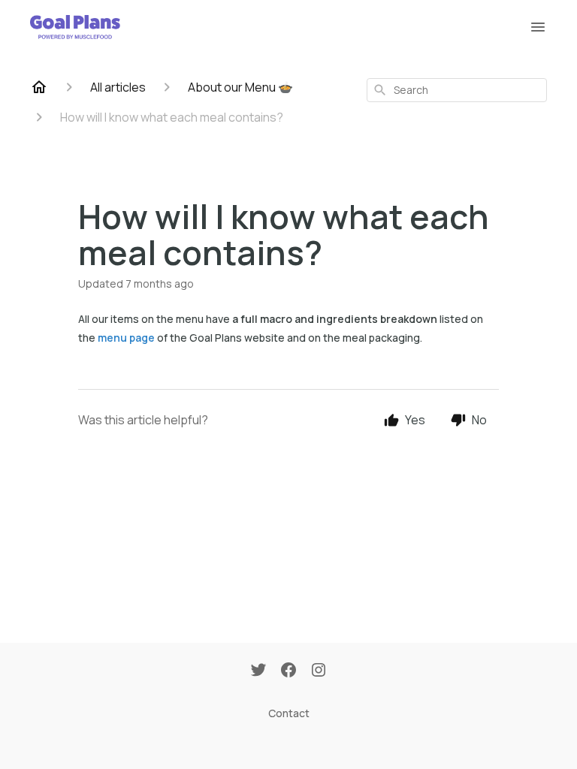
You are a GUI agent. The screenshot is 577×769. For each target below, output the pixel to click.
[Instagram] (319, 671)
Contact (289, 713)
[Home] (39, 87)
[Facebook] (288, 671)
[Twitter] (258, 671)
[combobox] (457, 90)
